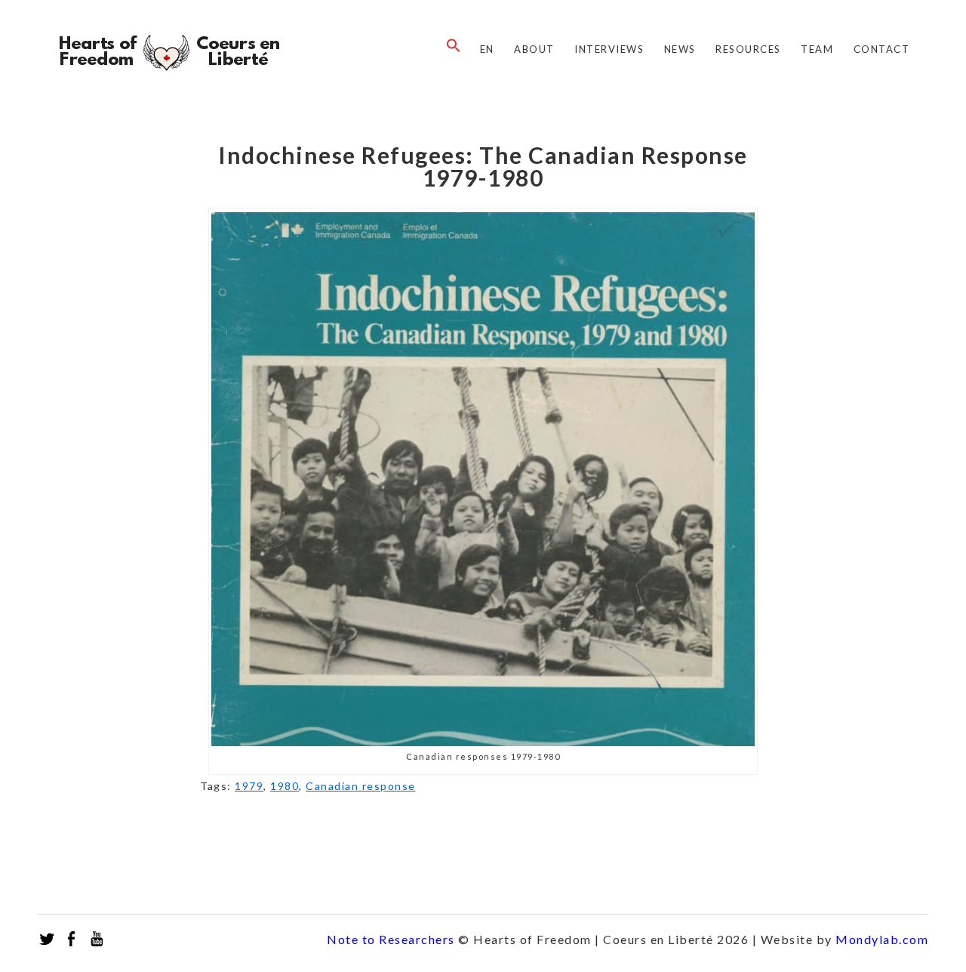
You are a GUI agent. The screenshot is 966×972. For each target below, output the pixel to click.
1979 (249, 785)
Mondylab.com (881, 939)
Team (817, 49)
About (534, 49)
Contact (882, 49)
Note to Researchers (391, 939)
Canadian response (361, 785)
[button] (449, 46)
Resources (748, 49)
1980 (284, 785)
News (680, 49)
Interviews (609, 49)
